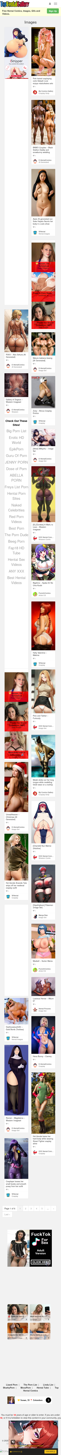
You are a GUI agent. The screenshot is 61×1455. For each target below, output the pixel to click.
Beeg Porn (16, 541)
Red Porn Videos (16, 519)
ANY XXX (16, 571)
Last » (7, 1214)
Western (15, 412)
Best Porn (16, 528)
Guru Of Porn (16, 455)
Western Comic (45, 539)
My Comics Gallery (46, 91)
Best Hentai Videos (16, 580)
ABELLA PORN (16, 477)
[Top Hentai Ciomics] (16, 43)
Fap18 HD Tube (16, 550)
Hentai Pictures (45, 1008)
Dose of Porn (16, 468)
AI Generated (44, 162)
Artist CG (42, 595)
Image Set (42, 370)
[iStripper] (16, 68)
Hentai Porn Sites (16, 496)
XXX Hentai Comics (46, 537)
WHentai (42, 231)
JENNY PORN (16, 462)
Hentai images (44, 234)
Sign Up (53, 10)
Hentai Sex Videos (16, 562)
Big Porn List (16, 430)
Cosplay (42, 423)
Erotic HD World (16, 440)
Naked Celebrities (16, 507)
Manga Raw (43, 915)
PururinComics (44, 593)
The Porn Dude (16, 534)
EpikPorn (16, 448)
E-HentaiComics (45, 160)
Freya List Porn (16, 486)
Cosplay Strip (44, 93)
